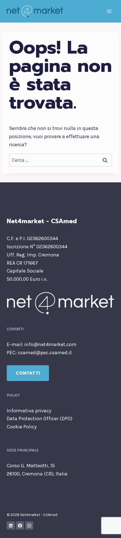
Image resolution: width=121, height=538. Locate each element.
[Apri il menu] (109, 11)
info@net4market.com (50, 344)
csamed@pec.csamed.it (45, 352)
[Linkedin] (11, 525)
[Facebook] (20, 525)
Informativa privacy (29, 411)
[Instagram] (29, 525)
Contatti (28, 373)
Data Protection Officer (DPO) (39, 418)
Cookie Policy (22, 427)
